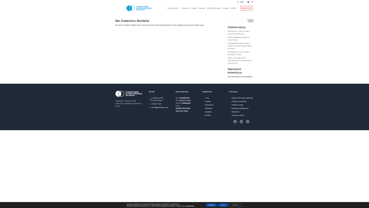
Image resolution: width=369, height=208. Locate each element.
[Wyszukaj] (238, 2)
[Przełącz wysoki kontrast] (248, 2)
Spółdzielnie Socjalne (214, 8)
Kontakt (233, 8)
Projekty (193, 8)
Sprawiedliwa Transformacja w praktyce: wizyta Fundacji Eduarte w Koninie (240, 45)
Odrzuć (223, 205)
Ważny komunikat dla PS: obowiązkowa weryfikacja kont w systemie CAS (240, 60)
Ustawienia (235, 205)
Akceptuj (211, 205)
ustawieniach (190, 206)
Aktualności (185, 8)
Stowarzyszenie (172, 8)
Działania (226, 8)
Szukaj (250, 20)
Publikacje (201, 8)
